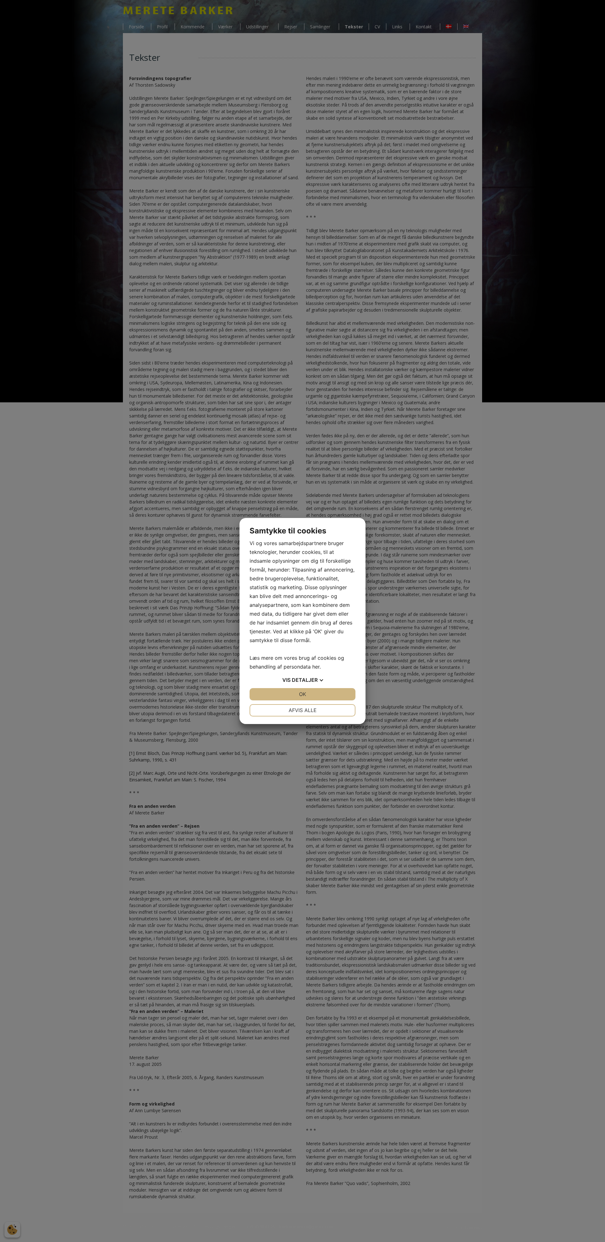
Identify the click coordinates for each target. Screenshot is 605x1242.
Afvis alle (303, 710)
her (316, 667)
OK (302, 694)
